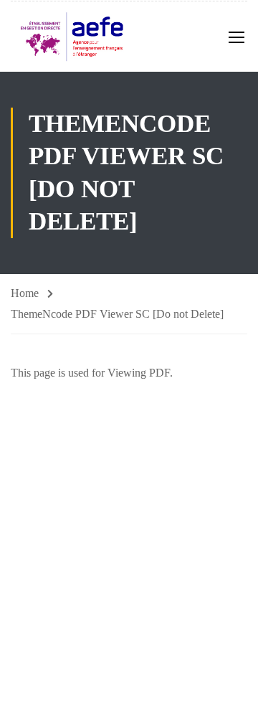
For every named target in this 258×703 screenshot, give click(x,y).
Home (25, 293)
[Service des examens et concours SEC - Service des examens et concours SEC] (72, 36)
